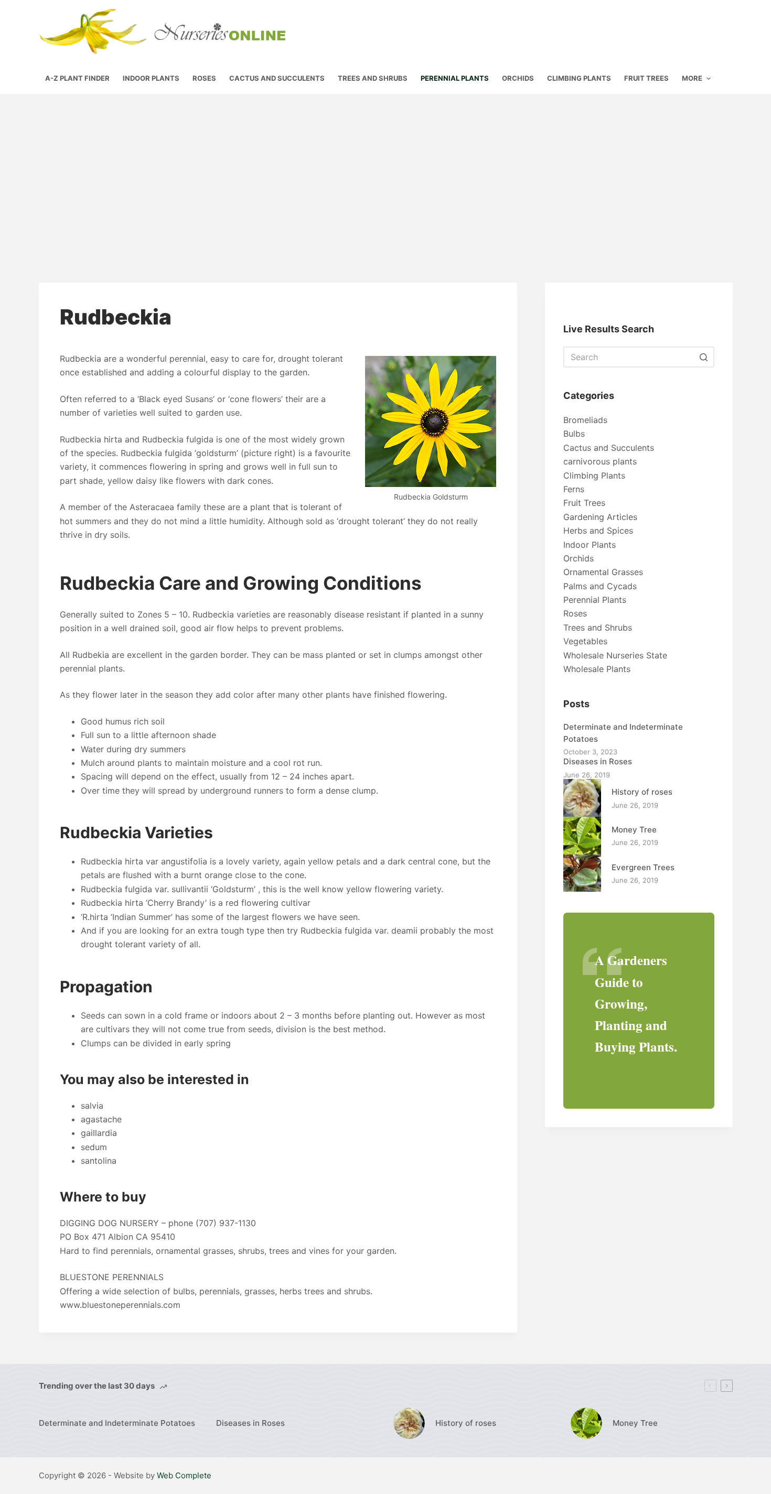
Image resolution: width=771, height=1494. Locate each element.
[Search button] (703, 357)
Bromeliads (585, 420)
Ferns (573, 489)
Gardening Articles (600, 517)
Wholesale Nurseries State (615, 655)
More (692, 78)
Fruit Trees (584, 502)
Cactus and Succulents (608, 447)
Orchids (578, 558)
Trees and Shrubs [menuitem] (373, 78)
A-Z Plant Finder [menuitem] (77, 78)
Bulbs (574, 433)
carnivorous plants (600, 461)
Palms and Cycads (600, 586)
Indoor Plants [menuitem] (151, 78)
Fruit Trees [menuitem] (646, 78)
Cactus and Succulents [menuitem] (277, 78)
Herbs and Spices (598, 530)
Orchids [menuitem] (518, 78)
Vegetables (585, 641)
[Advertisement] (385, 172)
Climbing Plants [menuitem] (579, 78)
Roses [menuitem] (204, 78)
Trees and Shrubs (597, 627)
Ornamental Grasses (603, 572)
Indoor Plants (589, 544)
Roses (575, 613)
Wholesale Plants (596, 669)
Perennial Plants (594, 599)
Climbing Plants (594, 475)
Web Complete (184, 1475)
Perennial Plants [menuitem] (455, 78)
